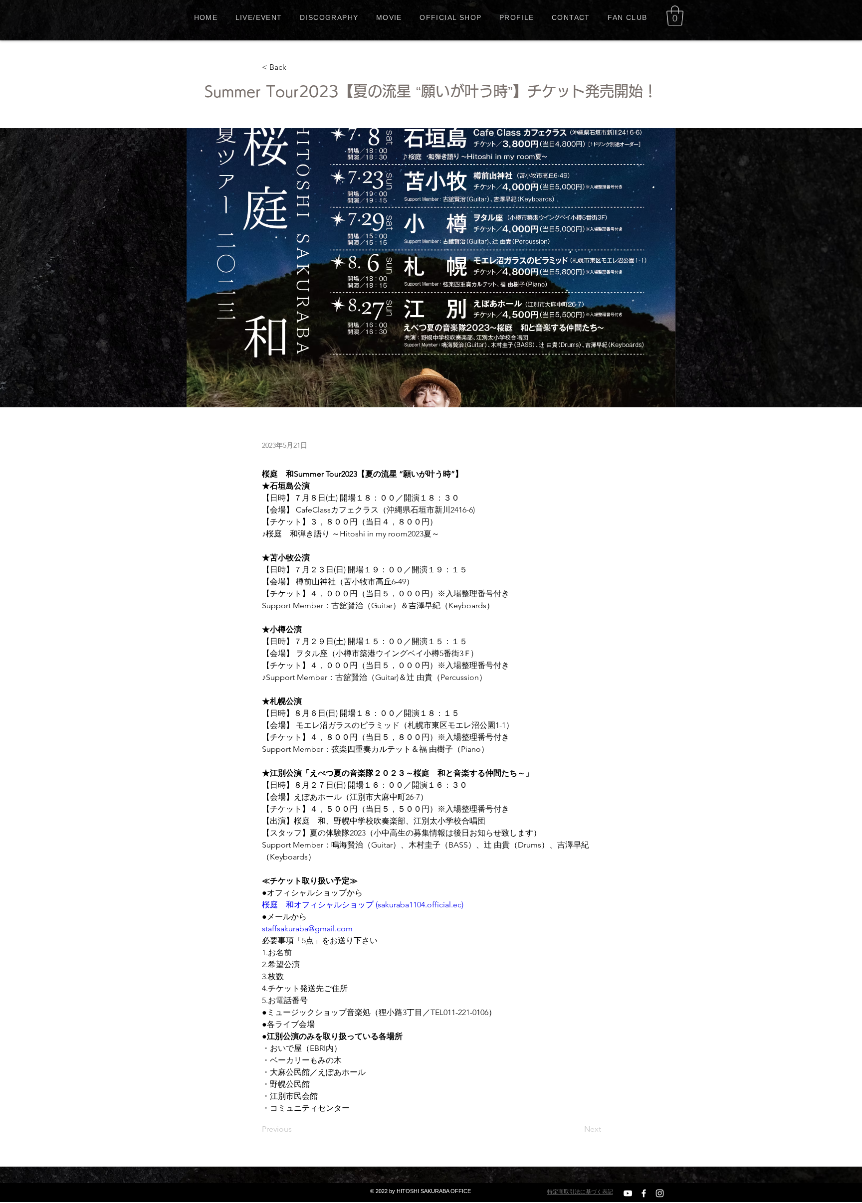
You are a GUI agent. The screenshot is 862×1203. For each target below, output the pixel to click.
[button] (674, 15)
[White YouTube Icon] (628, 1193)
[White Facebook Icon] (644, 1193)
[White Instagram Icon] (659, 1193)
